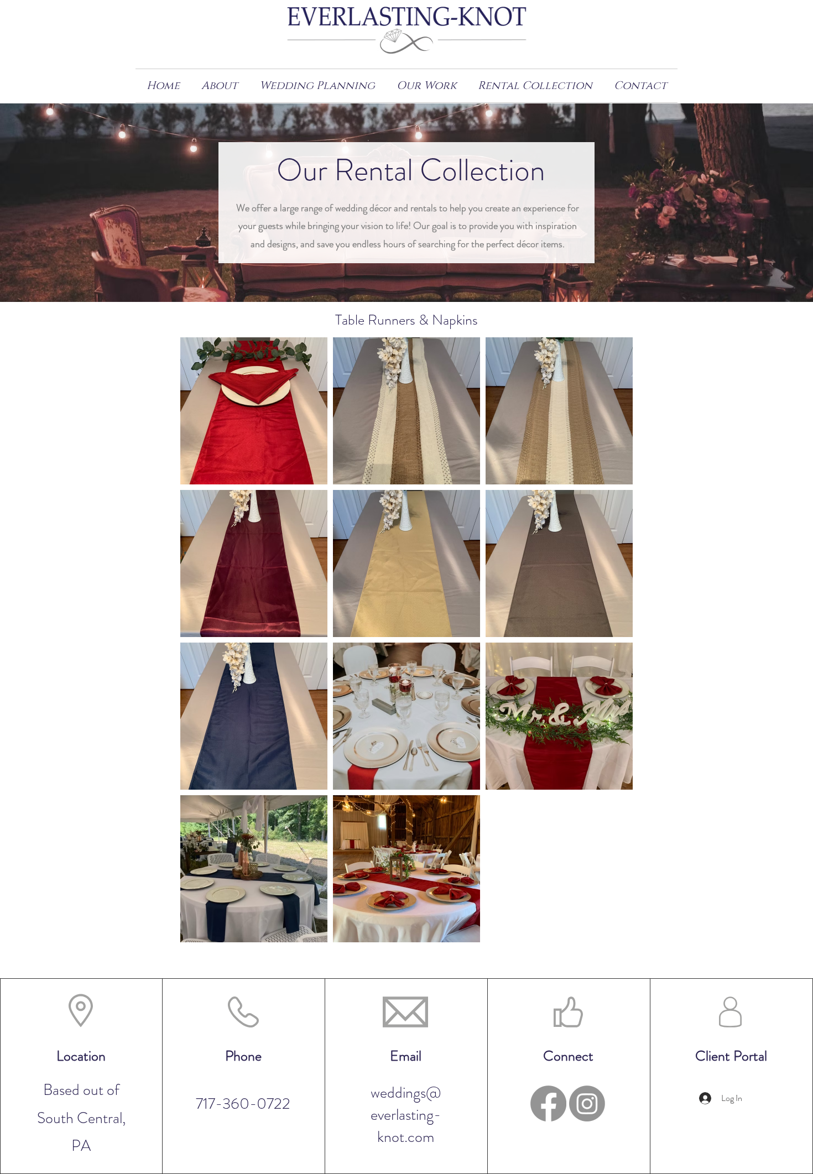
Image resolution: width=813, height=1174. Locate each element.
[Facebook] (548, 1103)
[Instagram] (587, 1103)
